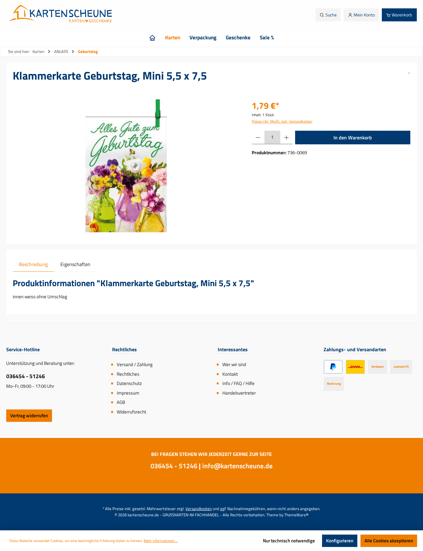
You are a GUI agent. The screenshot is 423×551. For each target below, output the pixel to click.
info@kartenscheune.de (237, 466)
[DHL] (355, 367)
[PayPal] (333, 367)
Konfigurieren (339, 540)
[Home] (152, 37)
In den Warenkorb (353, 137)
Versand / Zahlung (135, 364)
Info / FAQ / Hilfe (238, 383)
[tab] (33, 264)
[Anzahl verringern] (258, 137)
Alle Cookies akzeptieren (388, 540)
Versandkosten (198, 508)
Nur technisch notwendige (289, 540)
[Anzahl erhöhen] (286, 137)
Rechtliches (128, 374)
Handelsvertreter (239, 392)
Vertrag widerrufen (29, 415)
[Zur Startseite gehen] (62, 15)
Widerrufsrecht (131, 411)
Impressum (128, 392)
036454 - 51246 (25, 376)
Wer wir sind (234, 364)
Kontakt (230, 374)
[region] (126, 165)
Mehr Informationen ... (161, 541)
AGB (121, 402)
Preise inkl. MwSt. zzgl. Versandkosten (282, 121)
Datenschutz (129, 383)
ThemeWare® (296, 515)
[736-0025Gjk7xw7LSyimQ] (126, 165)
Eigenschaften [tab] (75, 264)
